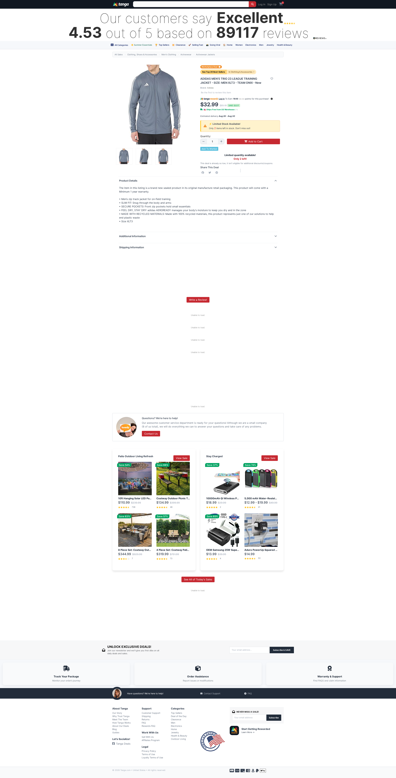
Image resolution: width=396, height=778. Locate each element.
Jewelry (270, 45)
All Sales (119, 54)
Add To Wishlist (209, 148)
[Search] (252, 4)
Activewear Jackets (205, 54)
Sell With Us (148, 737)
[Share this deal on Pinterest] (217, 172)
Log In (261, 4)
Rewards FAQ (148, 726)
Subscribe (274, 717)
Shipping (146, 716)
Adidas (210, 88)
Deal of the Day (179, 716)
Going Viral (213, 45)
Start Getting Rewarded (255, 728)
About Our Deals (120, 726)
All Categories (121, 45)
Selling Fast (195, 45)
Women (239, 45)
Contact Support (212, 693)
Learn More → (247, 732)
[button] (271, 99)
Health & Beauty (284, 45)
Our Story (117, 713)
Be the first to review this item (216, 92)
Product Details (128, 180)
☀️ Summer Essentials (141, 45)
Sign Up (272, 4)
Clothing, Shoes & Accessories (142, 54)
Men (261, 45)
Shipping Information (131, 247)
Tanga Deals (123, 743)
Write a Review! (198, 299)
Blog (114, 729)
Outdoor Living (178, 739)
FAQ (250, 693)
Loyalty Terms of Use (152, 757)
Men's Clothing (168, 54)
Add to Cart (255, 141)
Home (227, 45)
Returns (145, 719)
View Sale (181, 458)
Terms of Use (148, 754)
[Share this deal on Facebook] (203, 172)
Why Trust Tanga (120, 716)
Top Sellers (162, 45)
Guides (115, 732)
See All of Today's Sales (198, 579)
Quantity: (205, 136)
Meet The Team (120, 719)
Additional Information (132, 236)
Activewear (186, 54)
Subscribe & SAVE (282, 650)
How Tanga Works (121, 722)
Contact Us (151, 433)
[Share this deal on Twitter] (210, 172)
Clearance (178, 45)
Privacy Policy (149, 751)
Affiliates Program (151, 740)
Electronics (250, 45)
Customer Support (151, 713)
